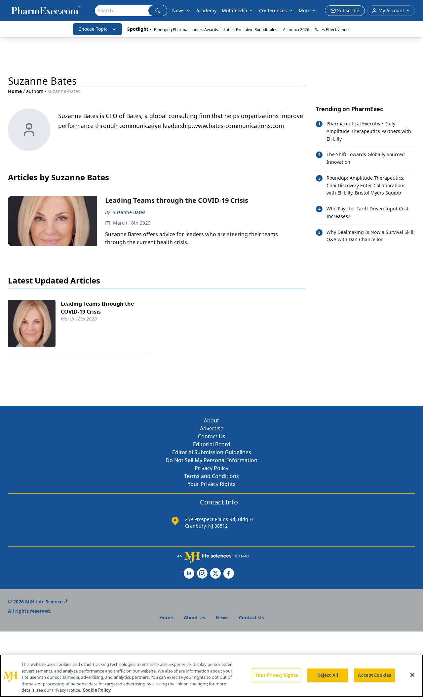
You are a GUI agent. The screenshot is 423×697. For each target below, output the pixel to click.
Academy (206, 10)
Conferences (273, 10)
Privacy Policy (211, 468)
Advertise (211, 428)
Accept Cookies (374, 675)
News (178, 10)
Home (15, 91)
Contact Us (211, 436)
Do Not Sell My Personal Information (211, 460)
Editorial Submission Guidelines (211, 452)
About (211, 420)
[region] (211, 676)
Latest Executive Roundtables (250, 29)
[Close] (412, 675)
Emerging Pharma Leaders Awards (186, 29)
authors (34, 91)
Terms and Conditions (211, 476)
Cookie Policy (97, 690)
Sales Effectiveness (332, 29)
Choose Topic (92, 29)
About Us (194, 617)
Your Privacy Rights (212, 484)
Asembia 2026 (296, 29)
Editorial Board (211, 444)
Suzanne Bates (129, 212)
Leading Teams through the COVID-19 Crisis (97, 307)
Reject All (327, 675)
